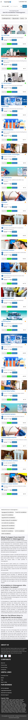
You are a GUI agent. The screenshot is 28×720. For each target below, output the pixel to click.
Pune (2, 699)
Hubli (14, 707)
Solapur (5, 705)
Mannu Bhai (4, 58)
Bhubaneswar (23, 705)
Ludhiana (11, 701)
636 (25, 91)
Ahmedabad (3, 700)
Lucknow (13, 700)
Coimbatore (3, 704)
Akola (16, 711)
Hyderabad (22, 699)
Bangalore (17, 699)
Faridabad (17, 701)
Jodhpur (5, 702)
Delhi (8, 699)
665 (25, 258)
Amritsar (8, 705)
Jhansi (25, 706)
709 (25, 283)
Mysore (2, 705)
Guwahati (21, 704)
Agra (14, 701)
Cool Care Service (6, 177)
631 (25, 330)
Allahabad (11, 703)
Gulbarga (19, 711)
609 (25, 44)
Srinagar (20, 702)
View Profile (4, 44)
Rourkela (6, 711)
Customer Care (4, 675)
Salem (20, 707)
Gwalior (20, 703)
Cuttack (13, 706)
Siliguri (12, 707)
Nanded (9, 711)
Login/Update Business (6, 690)
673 (25, 139)
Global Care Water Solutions (9, 460)
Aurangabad (3, 703)
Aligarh (16, 705)
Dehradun (9, 706)
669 (25, 235)
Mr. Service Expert (6, 83)
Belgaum (17, 712)
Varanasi (17, 702)
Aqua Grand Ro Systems (8, 414)
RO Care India (5, 35)
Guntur (2, 707)
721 (25, 187)
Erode (14, 712)
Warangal (23, 707)
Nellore (19, 706)
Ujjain (11, 708)
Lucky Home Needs (6, 225)
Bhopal (21, 700)
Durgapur (2, 711)
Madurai (24, 704)
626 (25, 422)
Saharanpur (6, 707)
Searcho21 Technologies (14, 717)
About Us (3, 663)
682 (25, 469)
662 (25, 211)
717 (25, 446)
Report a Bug (4, 682)
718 (25, 399)
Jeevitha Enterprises (7, 130)
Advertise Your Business (6, 692)
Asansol (16, 706)
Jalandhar (19, 705)
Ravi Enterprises (6, 321)
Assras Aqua (5, 106)
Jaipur (10, 700)
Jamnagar (23, 711)
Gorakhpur (5, 706)
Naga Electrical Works (7, 298)
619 (25, 163)
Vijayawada (8, 704)
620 (25, 115)
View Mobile (14, 40)
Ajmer (22, 706)
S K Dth (3, 368)
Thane (19, 700)
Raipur (11, 704)
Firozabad (8, 708)
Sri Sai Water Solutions (7, 250)
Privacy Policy (4, 667)
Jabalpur (24, 703)
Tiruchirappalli (23, 708)
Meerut (11, 702)
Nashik (8, 702)
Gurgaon (10, 699)
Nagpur (2, 702)
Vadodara (12, 705)
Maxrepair (4, 202)
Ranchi (18, 703)
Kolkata (7, 700)
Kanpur (23, 701)
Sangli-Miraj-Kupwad (5, 712)
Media (2, 677)
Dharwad (17, 707)
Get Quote (9, 44)
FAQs (2, 680)
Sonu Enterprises (6, 273)
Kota (14, 704)
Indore (16, 700)
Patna (8, 701)
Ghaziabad (14, 708)
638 (25, 376)
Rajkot (14, 702)
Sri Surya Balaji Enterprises (9, 437)
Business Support (5, 695)
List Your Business (5, 688)
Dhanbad (7, 703)
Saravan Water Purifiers (8, 391)
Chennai (4, 699)
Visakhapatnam (4, 701)
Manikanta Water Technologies (10, 154)
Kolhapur (13, 711)
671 (25, 68)
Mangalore (11, 712)
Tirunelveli (18, 708)
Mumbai (14, 699)
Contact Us (3, 669)
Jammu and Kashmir (22, 712)
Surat (20, 701)
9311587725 (23, 1)
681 (25, 306)
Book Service (14, 44)
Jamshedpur (3, 708)
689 (25, 353)
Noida (2, 706)
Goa (9, 707)
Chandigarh (17, 704)
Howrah (15, 703)
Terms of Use (4, 665)
